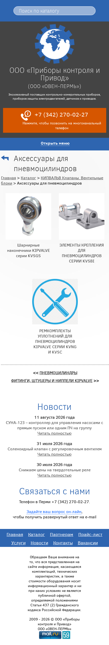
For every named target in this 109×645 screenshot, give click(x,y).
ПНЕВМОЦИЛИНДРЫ (58, 372)
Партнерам (61, 534)
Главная (8, 177)
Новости (39, 543)
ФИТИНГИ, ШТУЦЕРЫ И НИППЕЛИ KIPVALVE (52, 380)
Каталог (28, 177)
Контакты (63, 543)
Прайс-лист (90, 534)
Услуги (18, 543)
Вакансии (88, 543)
